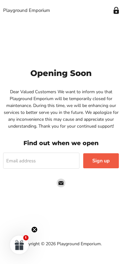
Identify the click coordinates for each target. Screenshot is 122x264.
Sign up (101, 160)
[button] (19, 244)
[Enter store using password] (116, 10)
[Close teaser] (34, 229)
